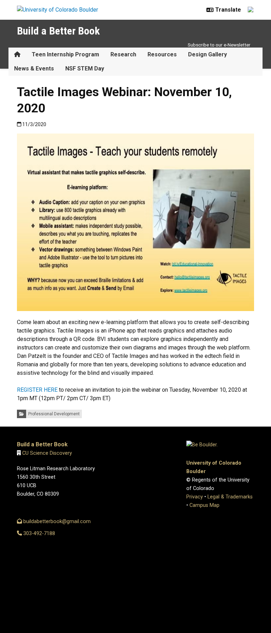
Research (123, 54)
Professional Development (54, 413)
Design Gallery (207, 54)
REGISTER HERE (37, 389)
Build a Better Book (58, 31)
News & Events (34, 68)
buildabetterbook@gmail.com (56, 522)
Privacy (194, 497)
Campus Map (204, 505)
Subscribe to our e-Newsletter (219, 45)
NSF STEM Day (84, 68)
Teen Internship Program (65, 54)
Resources (162, 54)
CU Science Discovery (47, 453)
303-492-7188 (38, 533)
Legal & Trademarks (230, 497)
